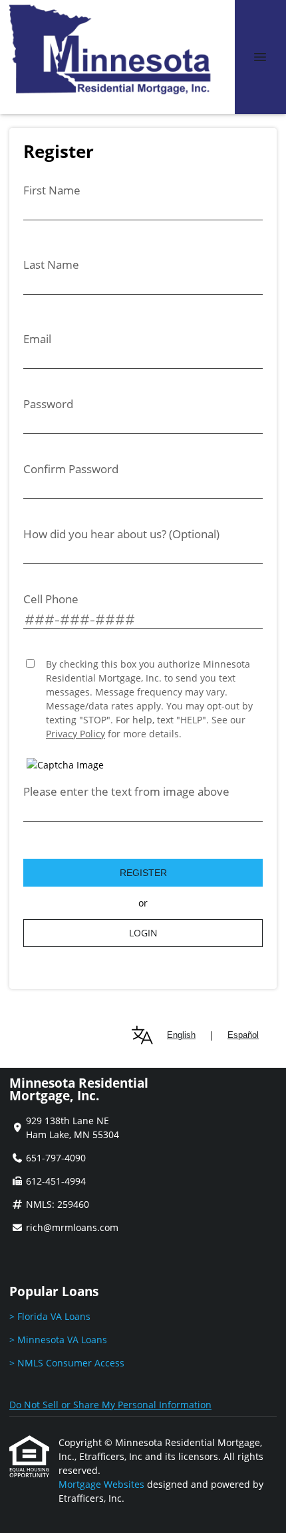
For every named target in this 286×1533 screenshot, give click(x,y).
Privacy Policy (75, 733)
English (181, 1035)
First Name (51, 190)
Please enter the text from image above (126, 791)
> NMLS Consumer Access (66, 1362)
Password (48, 404)
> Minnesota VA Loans (58, 1339)
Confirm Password (70, 469)
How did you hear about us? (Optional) (121, 534)
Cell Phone (50, 599)
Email (37, 339)
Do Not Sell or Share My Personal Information (110, 1404)
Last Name (51, 264)
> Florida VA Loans (49, 1316)
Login (143, 932)
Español (243, 1035)
